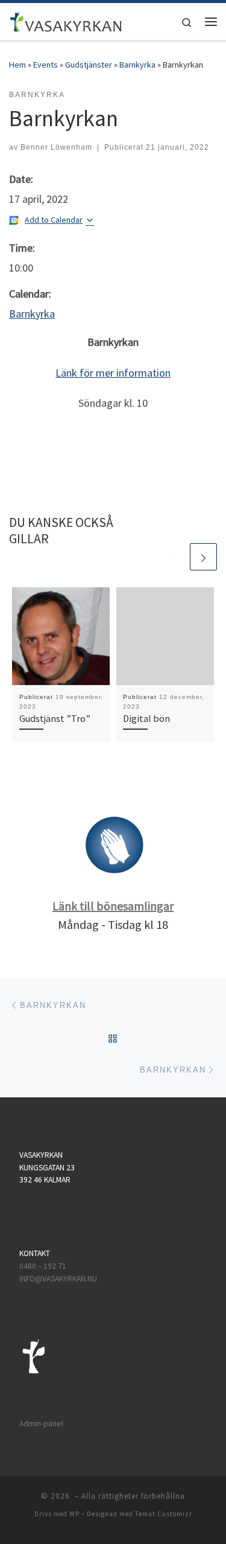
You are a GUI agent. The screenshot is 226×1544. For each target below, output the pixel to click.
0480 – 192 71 (43, 1266)
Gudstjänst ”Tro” (54, 718)
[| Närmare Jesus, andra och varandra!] (66, 19)
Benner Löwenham (56, 147)
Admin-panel (41, 1423)
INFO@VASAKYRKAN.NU (58, 1279)
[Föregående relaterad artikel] (174, 556)
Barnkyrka (137, 64)
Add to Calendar (54, 219)
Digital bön (146, 718)
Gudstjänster (88, 64)
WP (74, 1514)
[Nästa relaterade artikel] (203, 556)
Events (45, 64)
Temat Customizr (163, 1514)
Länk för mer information (113, 373)
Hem (17, 64)
